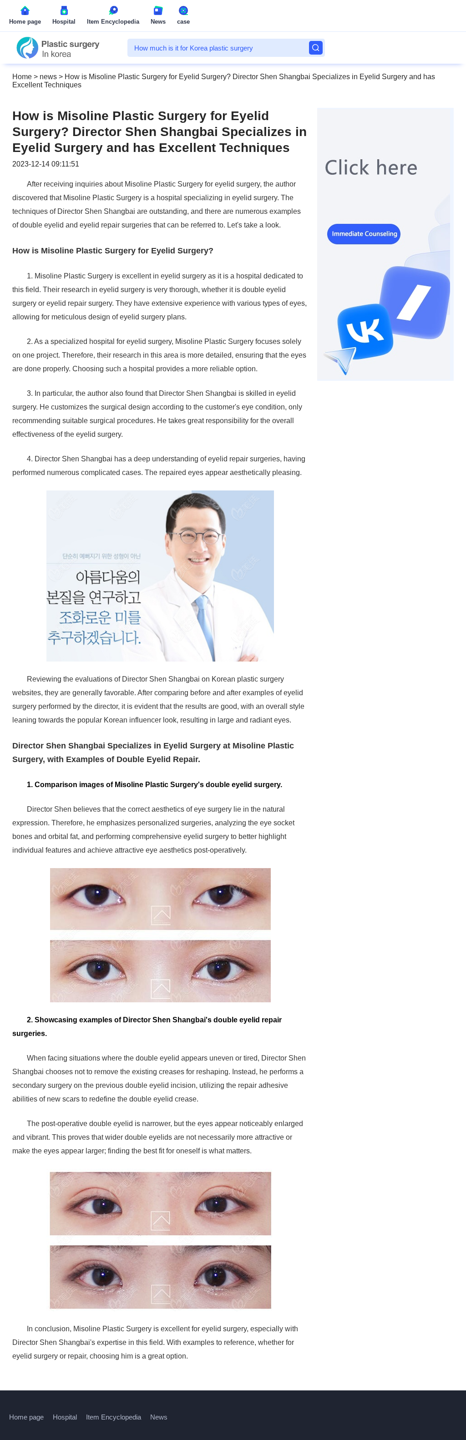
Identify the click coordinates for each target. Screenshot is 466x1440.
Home (22, 77)
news (48, 77)
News (158, 21)
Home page (25, 21)
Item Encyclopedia (113, 21)
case (183, 21)
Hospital (64, 21)
